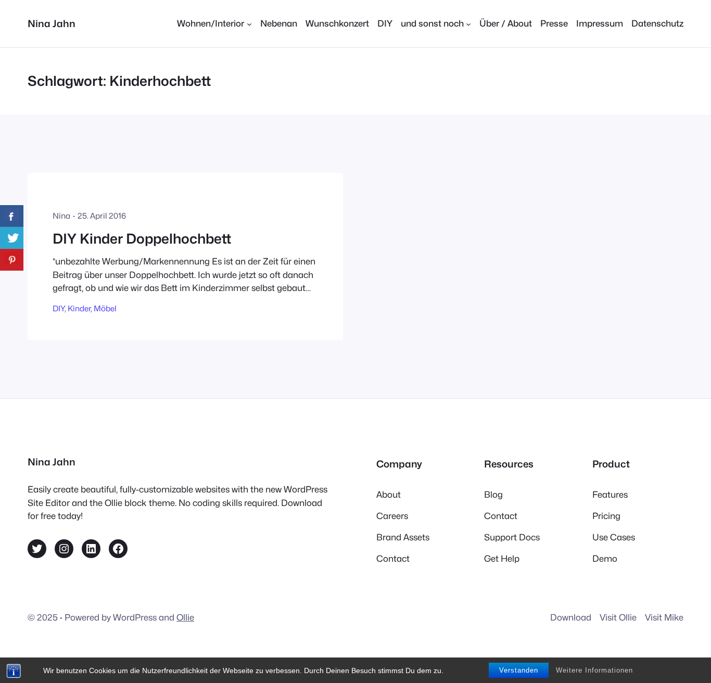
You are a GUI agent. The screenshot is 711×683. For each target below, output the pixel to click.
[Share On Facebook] (11, 216)
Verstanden (518, 670)
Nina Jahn (51, 23)
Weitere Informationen (594, 670)
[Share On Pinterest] (11, 260)
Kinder (79, 308)
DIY (59, 308)
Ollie (185, 617)
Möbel (105, 308)
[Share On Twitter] (11, 238)
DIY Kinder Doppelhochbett (142, 239)
